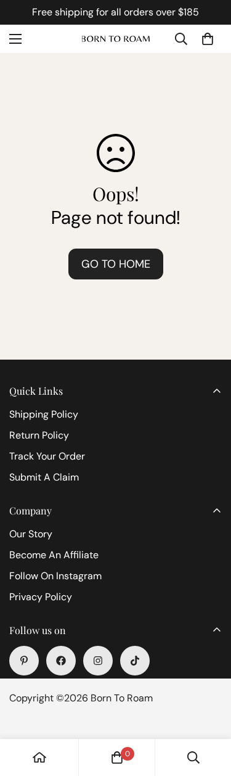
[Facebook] (61, 660)
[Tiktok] (135, 660)
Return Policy (39, 435)
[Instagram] (98, 660)
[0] (207, 39)
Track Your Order (47, 456)
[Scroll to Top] (209, 710)
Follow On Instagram (55, 575)
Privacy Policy (40, 596)
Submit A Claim (44, 477)
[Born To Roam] (116, 39)
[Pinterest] (24, 660)
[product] (39, 757)
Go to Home (115, 264)
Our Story (30, 533)
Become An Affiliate (54, 554)
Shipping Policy (43, 414)
